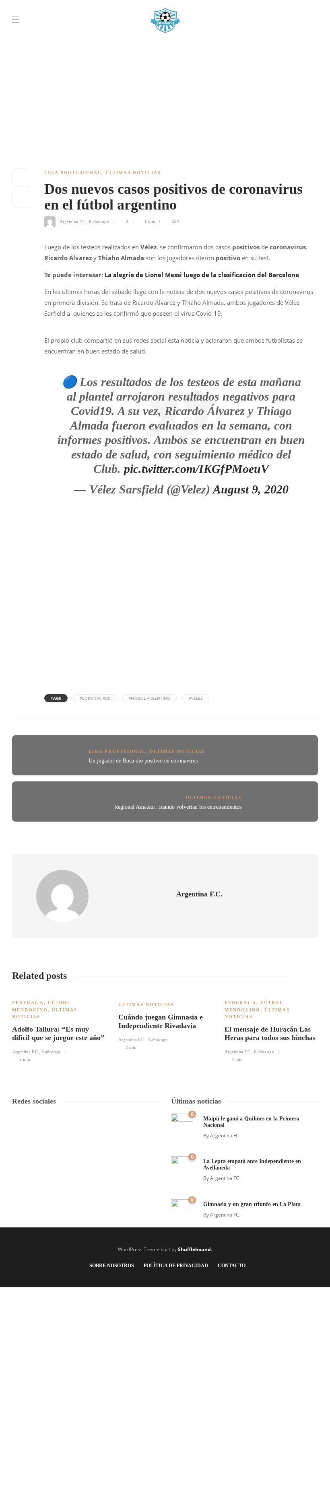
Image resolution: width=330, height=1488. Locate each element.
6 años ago (99, 221)
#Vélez (196, 698)
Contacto (231, 1265)
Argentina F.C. (73, 221)
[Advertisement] (165, 56)
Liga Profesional (72, 172)
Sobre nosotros (111, 1265)
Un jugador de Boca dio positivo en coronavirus (143, 761)
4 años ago (158, 1039)
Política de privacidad (176, 1265)
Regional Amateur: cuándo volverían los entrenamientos (177, 807)
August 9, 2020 (251, 489)
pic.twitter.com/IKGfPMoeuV (196, 468)
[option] (59, 1026)
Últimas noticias (133, 172)
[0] (182, 1124)
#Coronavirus (95, 698)
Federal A (28, 1002)
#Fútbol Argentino (149, 698)
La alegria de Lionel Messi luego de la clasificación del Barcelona (202, 275)
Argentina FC (224, 1135)
